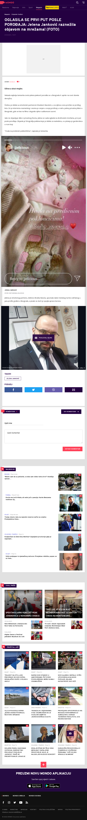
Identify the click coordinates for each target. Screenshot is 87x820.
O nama (4, 810)
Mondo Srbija (19, 796)
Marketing (14, 810)
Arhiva (60, 810)
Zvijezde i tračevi (17, 14)
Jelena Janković (12, 379)
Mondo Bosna (35, 796)
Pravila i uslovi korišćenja (12, 812)
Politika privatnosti (72, 810)
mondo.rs (12, 82)
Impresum (24, 810)
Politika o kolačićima (47, 810)
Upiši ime (8, 423)
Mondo (6, 796)
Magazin (7, 14)
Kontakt (33, 810)
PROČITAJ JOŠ (12, 647)
